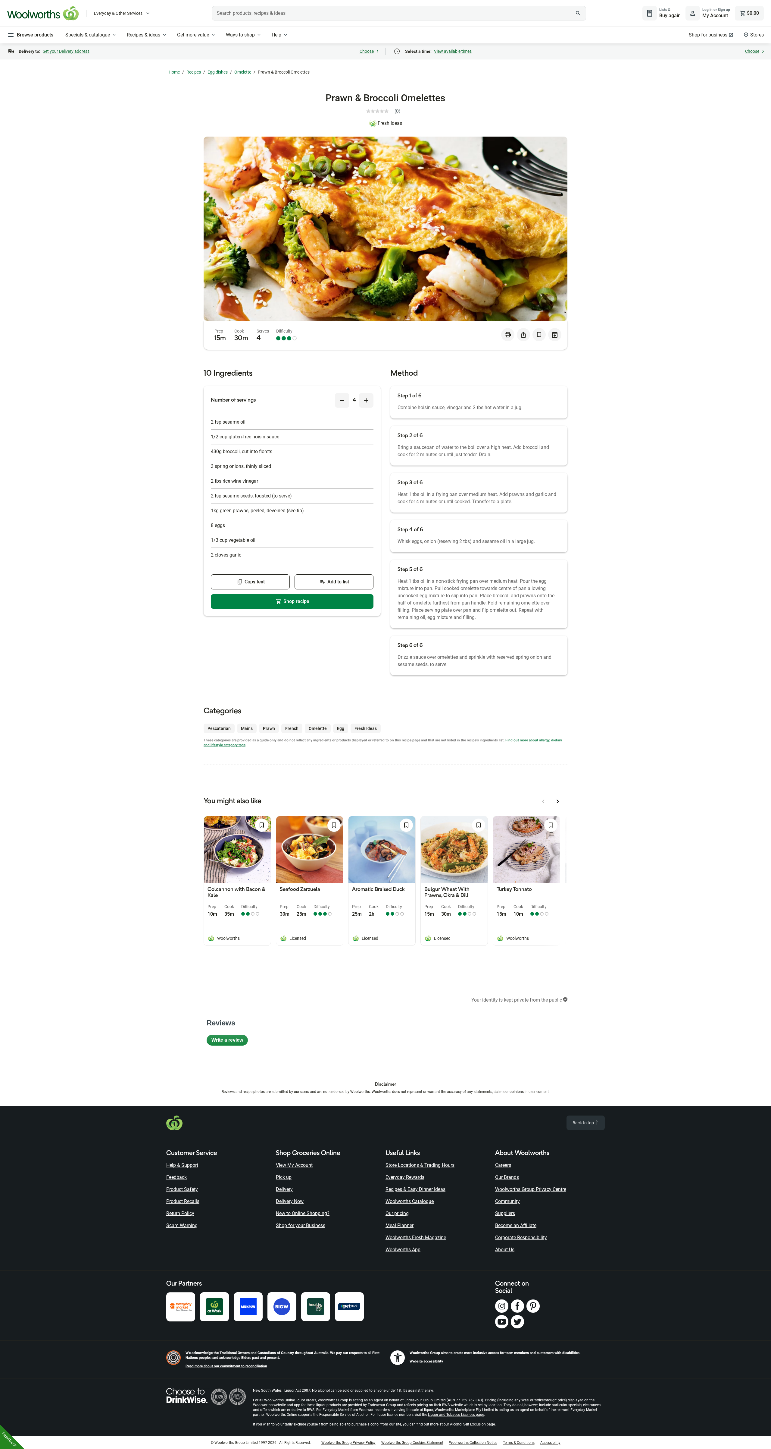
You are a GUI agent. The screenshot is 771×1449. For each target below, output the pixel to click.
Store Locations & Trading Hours (420, 1165)
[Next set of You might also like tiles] (558, 801)
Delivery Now (290, 1201)
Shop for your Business (300, 1225)
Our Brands (507, 1177)
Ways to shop (240, 35)
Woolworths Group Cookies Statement (412, 1443)
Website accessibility (426, 1361)
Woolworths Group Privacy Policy (348, 1443)
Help (276, 35)
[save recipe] (539, 334)
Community (507, 1201)
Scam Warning (182, 1225)
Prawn (269, 728)
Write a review (229, 1041)
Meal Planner (400, 1225)
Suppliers (505, 1213)
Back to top (584, 1122)
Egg (340, 728)
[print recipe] (507, 334)
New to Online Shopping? (302, 1213)
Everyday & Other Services (118, 13)
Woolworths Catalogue (410, 1201)
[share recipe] (523, 334)
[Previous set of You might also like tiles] (543, 801)
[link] (385, 111)
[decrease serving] (342, 400)
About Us (504, 1249)
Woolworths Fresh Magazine (416, 1237)
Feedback (176, 1177)
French (291, 728)
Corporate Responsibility (521, 1237)
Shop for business (708, 35)
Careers (503, 1165)
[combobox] (399, 13)
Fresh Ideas (390, 123)
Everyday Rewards (405, 1177)
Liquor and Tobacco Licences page (456, 1415)
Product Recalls (182, 1201)
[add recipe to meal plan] (554, 334)
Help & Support (182, 1165)
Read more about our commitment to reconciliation (226, 1366)
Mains (247, 728)
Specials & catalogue (87, 35)
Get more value (193, 35)
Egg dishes (218, 72)
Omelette (242, 72)
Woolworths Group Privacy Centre (530, 1189)
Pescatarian (219, 728)
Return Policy (180, 1213)
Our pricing (397, 1213)
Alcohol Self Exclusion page (472, 1424)
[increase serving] (366, 400)
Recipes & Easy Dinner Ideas (415, 1189)
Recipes (193, 72)
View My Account (294, 1165)
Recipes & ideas (143, 35)
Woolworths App (403, 1249)
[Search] (578, 13)
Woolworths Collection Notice (473, 1443)
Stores (757, 35)
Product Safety (182, 1189)
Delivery (284, 1189)
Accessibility (550, 1443)
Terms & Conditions (519, 1443)
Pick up (284, 1177)
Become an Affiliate (515, 1225)
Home (174, 72)
